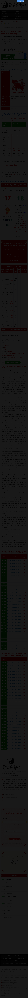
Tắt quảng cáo (21, 1)
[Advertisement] (14, 22)
